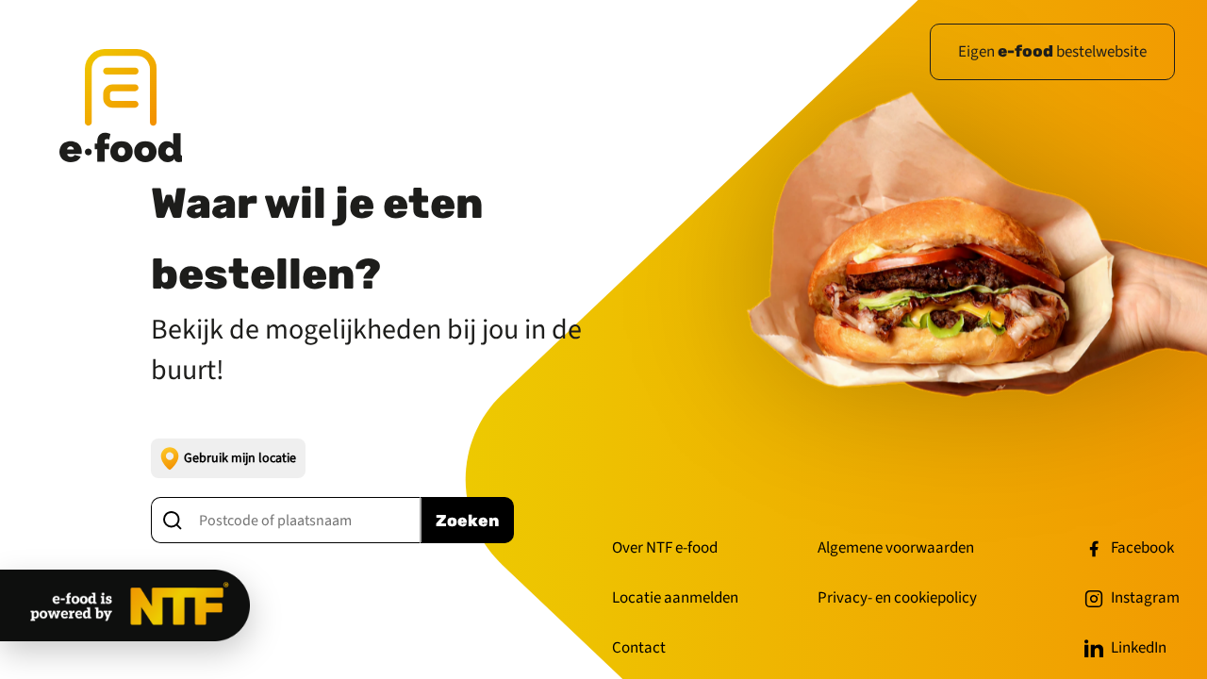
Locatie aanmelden (675, 598)
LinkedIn (1138, 648)
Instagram (1145, 598)
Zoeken (467, 520)
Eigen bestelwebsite (1052, 52)
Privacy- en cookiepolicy (897, 598)
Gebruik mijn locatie (240, 458)
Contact (639, 648)
